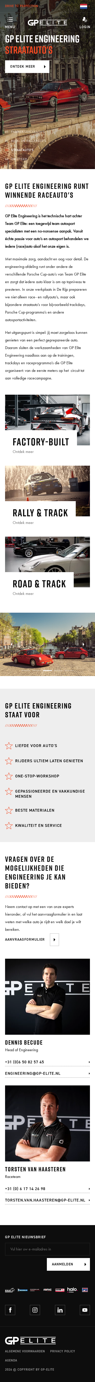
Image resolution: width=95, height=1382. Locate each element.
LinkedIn (60, 1310)
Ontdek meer (22, 66)
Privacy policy (62, 1351)
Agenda (11, 1360)
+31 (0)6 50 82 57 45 (24, 1062)
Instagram (35, 1310)
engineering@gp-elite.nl (33, 1073)
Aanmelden (62, 1264)
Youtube (85, 1310)
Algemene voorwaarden (25, 1351)
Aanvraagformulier (25, 939)
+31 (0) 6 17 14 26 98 (25, 1188)
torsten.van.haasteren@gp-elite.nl (45, 1200)
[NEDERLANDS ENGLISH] (85, 6)
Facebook (10, 1310)
